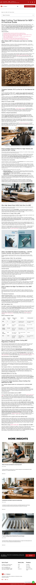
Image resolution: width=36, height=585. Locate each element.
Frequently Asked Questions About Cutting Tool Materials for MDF (15, 39)
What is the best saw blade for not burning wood (12, 464)
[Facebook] (2, 579)
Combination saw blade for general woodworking (12, 500)
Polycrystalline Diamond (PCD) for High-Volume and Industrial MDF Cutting (17, 34)
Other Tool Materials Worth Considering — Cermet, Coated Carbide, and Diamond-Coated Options (17, 37)
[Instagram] (7, 579)
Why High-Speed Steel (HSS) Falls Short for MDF (12, 35)
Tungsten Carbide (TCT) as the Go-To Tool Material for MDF (14, 33)
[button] (28, 2)
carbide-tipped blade (14, 228)
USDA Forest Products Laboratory (22, 55)
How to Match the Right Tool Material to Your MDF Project (14, 37)
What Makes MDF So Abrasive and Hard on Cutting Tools (14, 33)
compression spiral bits (15, 413)
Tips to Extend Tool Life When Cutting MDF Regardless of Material (15, 38)
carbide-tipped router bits (20, 108)
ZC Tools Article (11, 12)
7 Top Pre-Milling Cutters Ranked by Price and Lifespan (13, 535)
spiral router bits (14, 424)
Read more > (4, 473)
